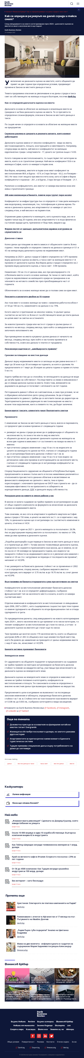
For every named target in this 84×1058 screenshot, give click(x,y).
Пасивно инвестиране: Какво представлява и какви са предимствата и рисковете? (41, 997)
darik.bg (72, 96)
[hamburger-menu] (78, 3)
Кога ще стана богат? (25, 803)
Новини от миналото (24, 1025)
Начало (8, 12)
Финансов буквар (19, 12)
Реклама (40, 1042)
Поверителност (28, 1042)
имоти (72, 764)
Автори (70, 1029)
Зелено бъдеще (45, 1025)
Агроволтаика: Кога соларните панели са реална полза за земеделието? (15, 997)
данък (9, 764)
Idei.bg (65, 1047)
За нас (74, 1042)
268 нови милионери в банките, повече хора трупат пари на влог (38, 195)
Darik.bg (21, 1047)
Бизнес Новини (18, 1021)
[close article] (78, 9)
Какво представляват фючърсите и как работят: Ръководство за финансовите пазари (66, 997)
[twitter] (51, 1036)
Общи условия (13, 1042)
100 (69, 1025)
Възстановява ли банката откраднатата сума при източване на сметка (41, 581)
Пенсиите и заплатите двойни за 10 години (27, 296)
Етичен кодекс (63, 1042)
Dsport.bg (36, 1047)
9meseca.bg (22, 950)
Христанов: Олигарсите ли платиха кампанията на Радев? (46, 903)
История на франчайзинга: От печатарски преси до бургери (40, 981)
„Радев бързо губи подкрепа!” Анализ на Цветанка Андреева (42, 931)
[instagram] (39, 1036)
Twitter (24, 711)
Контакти (50, 1042)
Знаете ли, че (57, 1029)
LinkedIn (12, 711)
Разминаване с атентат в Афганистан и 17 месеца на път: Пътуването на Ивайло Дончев (46, 918)
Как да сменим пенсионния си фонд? (15, 981)
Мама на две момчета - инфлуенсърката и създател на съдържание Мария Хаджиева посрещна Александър (45, 945)
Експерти (60, 1025)
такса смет (44, 764)
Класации (30, 1029)
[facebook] (33, 1036)
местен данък (59, 764)
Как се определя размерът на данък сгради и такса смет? (47, 12)
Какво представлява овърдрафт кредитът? (65, 981)
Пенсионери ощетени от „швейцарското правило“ (31, 349)
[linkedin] (45, 1036)
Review (31, 1021)
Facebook (51, 708)
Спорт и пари (17, 1029)
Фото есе (43, 1029)
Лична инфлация (21, 794)
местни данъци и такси (26, 764)
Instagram (64, 708)
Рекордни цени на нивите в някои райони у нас (29, 495)
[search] (71, 3)
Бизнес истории (45, 1021)
